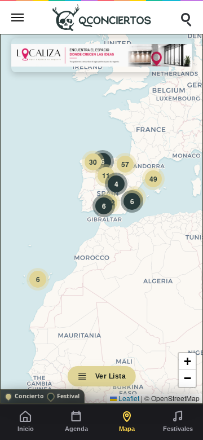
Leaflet (128, 398)
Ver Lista (110, 376)
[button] (38, 279)
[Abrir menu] (17, 17)
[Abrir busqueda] (185, 17)
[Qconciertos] (101, 17)
